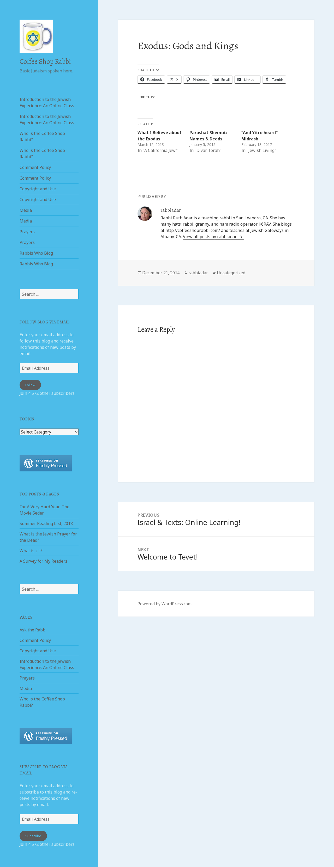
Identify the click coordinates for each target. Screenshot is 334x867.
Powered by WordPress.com (165, 604)
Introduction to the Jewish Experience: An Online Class (47, 102)
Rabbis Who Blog (36, 253)
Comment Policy (35, 167)
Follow (30, 385)
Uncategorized (231, 273)
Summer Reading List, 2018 (46, 523)
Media (26, 210)
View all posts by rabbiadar (210, 236)
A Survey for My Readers (43, 561)
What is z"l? (31, 551)
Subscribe (33, 836)
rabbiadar (198, 273)
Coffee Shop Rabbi (45, 61)
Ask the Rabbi (33, 630)
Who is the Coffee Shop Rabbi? (42, 136)
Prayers (27, 232)
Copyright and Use (38, 189)
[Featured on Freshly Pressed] (46, 463)
